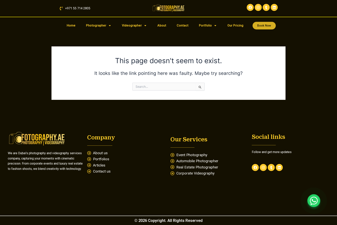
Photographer (96, 25)
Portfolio (205, 25)
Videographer (132, 25)
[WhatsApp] (313, 200)
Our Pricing (235, 25)
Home (71, 25)
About (161, 25)
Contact (182, 25)
